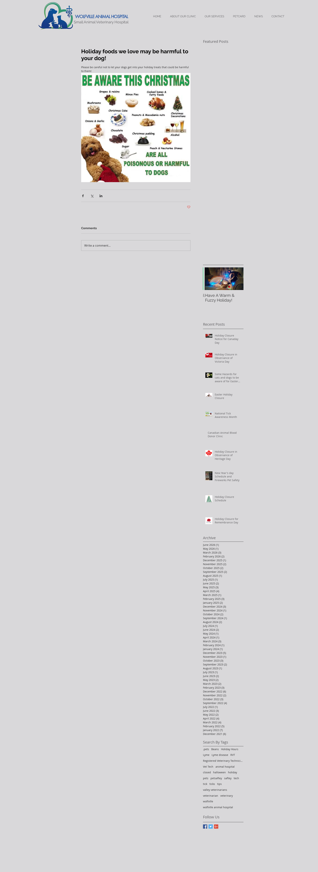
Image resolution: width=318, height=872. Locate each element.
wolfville (208, 801)
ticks (212, 784)
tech (236, 778)
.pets (206, 749)
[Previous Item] (209, 279)
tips (219, 784)
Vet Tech (208, 766)
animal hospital (225, 766)
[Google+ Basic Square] (216, 826)
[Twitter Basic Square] (211, 826)
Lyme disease (220, 755)
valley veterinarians (215, 790)
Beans (215, 749)
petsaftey (216, 778)
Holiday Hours (229, 749)
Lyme (206, 755)
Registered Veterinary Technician (223, 760)
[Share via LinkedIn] (101, 196)
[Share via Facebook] (83, 196)
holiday (232, 772)
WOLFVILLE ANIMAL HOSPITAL (101, 16)
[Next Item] (237, 279)
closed (207, 772)
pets (205, 778)
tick (205, 784)
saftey (228, 778)
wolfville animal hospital (218, 807)
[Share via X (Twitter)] (92, 196)
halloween (219, 772)
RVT (232, 755)
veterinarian (210, 795)
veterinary (226, 795)
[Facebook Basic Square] (205, 826)
